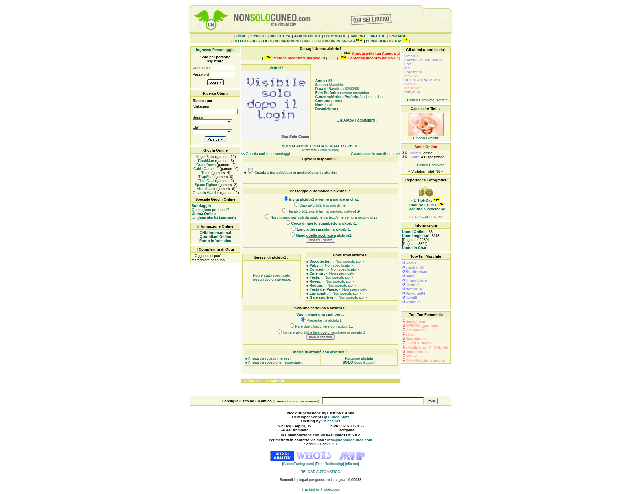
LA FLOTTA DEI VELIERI (252, 41)
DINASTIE (377, 36)
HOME (241, 36)
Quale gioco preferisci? (210, 208)
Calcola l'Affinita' (426, 138)
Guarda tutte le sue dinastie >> (375, 154)
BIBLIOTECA (280, 36)
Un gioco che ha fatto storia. (214, 216)
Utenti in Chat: (415, 248)
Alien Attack (205, 189)
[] (371, 53)
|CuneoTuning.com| (298, 464)
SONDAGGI (398, 36)
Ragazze (410, 240)
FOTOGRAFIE (335, 36)
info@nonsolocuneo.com (349, 440)
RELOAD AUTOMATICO (320, 472)
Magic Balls (204, 157)
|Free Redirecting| (330, 464)
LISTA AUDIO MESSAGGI (334, 41)
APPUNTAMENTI (307, 36)
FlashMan (205, 161)
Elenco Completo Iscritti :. (427, 100)
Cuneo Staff (338, 417)
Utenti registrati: (416, 236)
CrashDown (205, 165)
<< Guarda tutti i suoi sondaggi (265, 154)
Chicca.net (331, 421)
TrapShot (205, 177)
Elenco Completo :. (432, 165)
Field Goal (205, 181)
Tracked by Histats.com (320, 489)
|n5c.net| (352, 464)
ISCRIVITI (258, 36)
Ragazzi (409, 244)
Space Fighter (205, 185)
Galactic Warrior (205, 193)
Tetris (205, 173)
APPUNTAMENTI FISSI (292, 41)
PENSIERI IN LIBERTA (383, 41)
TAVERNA (358, 36)
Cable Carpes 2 (205, 169)
